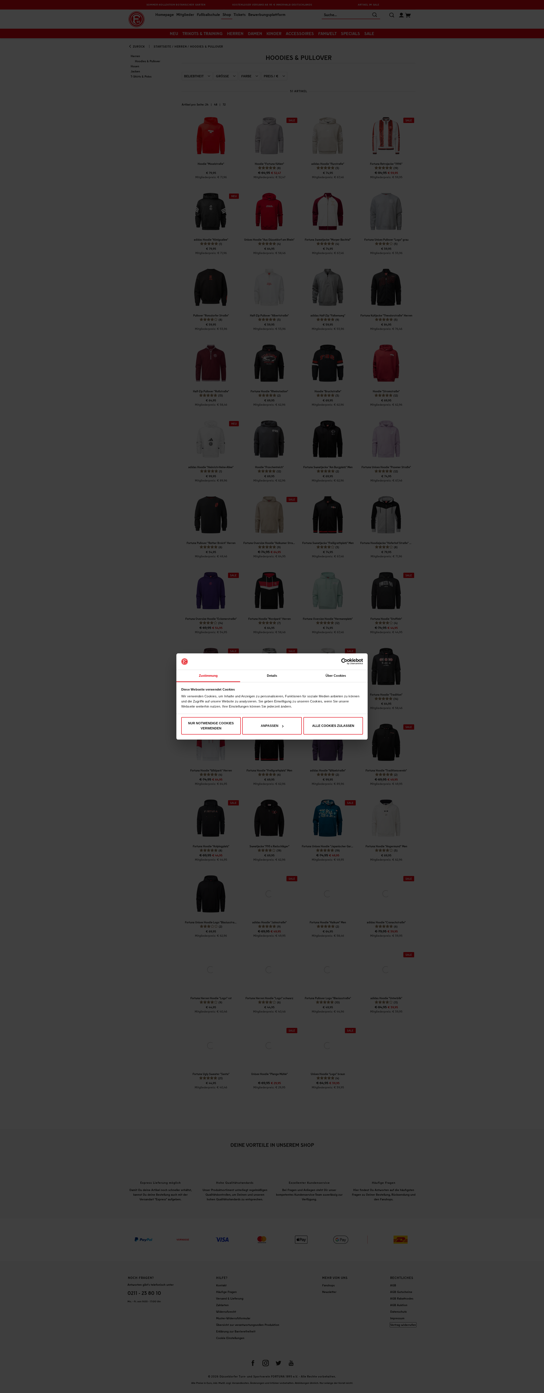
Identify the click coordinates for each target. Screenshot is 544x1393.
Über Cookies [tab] (336, 675)
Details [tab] (272, 675)
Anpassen (269, 726)
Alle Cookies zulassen (333, 726)
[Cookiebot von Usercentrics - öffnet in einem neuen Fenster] (344, 661)
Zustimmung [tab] (208, 675)
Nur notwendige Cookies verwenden (211, 725)
